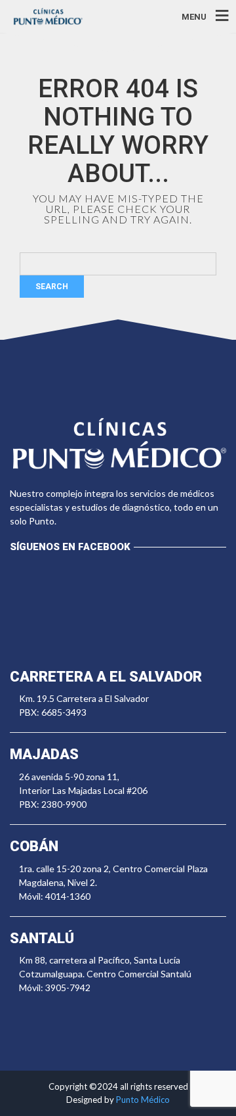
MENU (194, 16)
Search (51, 286)
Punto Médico (143, 1099)
